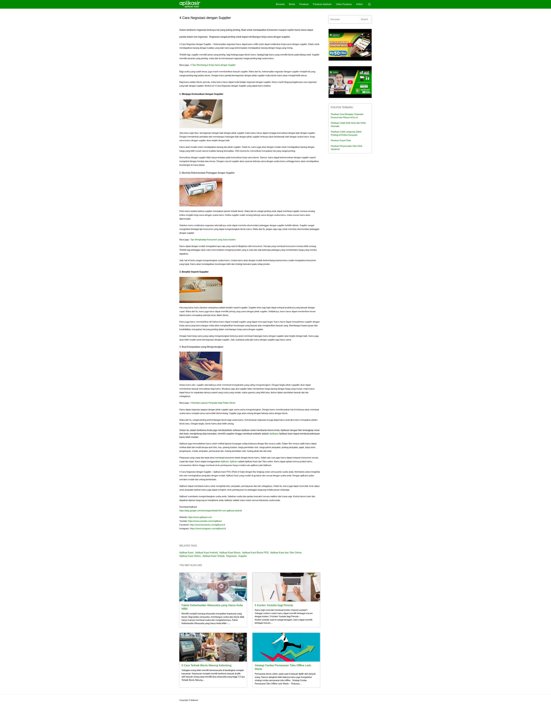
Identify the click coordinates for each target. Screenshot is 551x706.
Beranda (280, 4)
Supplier (242, 556)
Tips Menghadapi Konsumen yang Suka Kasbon (212, 239)
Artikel (359, 4)
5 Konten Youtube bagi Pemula (274, 605)
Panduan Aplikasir (322, 4)
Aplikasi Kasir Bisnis (229, 552)
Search (364, 19)
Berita (292, 4)
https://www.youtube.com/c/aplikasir (205, 521)
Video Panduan (344, 4)
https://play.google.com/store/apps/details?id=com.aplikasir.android (210, 510)
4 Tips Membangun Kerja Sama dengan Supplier (213, 65)
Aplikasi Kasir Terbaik (213, 556)
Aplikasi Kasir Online (190, 556)
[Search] (369, 4)
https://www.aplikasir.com (200, 517)
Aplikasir (273, 433)
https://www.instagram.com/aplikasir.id (208, 528)
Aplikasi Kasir (186, 552)
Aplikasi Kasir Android (206, 552)
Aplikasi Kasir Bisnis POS (255, 552)
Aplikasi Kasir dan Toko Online (285, 552)
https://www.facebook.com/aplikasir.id (207, 525)
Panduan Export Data (341, 140)
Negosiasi (231, 556)
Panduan (304, 4)
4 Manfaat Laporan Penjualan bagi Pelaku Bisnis (212, 403)
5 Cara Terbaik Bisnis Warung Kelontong (206, 665)
